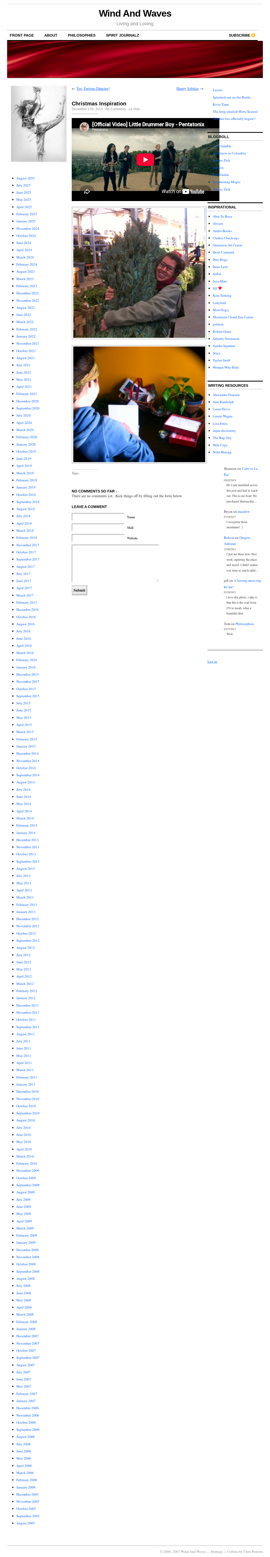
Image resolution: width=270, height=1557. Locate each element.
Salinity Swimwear (226, 338)
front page (22, 35)
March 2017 (25, 595)
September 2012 (28, 940)
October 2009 (26, 1177)
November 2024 (27, 228)
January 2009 (26, 1242)
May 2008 (23, 1300)
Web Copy (220, 445)
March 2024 (25, 257)
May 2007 (23, 1386)
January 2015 (26, 746)
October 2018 (26, 494)
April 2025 (24, 206)
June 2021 (23, 372)
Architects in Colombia (229, 153)
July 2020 (23, 415)
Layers (217, 89)
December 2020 (27, 401)
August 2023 (25, 271)
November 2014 (27, 760)
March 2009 (25, 1228)
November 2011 (27, 1012)
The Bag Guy (222, 437)
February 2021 (26, 393)
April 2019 (24, 465)
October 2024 (26, 235)
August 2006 (25, 1436)
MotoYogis (221, 310)
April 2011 (24, 1062)
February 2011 (26, 1077)
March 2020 (25, 429)
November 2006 (27, 1415)
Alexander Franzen (226, 394)
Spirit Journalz (122, 35)
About (50, 35)
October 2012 (26, 933)
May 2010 (23, 1141)
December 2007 (27, 1336)
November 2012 (27, 926)
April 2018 (24, 523)
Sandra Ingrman (224, 345)
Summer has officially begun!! (234, 118)
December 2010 (27, 1091)
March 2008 (25, 1314)
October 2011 (26, 1019)
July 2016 (23, 631)
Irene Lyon (220, 266)
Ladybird (219, 302)
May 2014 (23, 803)
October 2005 (26, 1508)
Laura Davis (221, 409)
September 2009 (28, 1185)
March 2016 (25, 652)
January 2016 (26, 667)
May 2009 (23, 1213)
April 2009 (24, 1221)
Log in (212, 661)
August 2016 (25, 624)
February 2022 (26, 329)
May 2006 (23, 1458)
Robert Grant (222, 331)
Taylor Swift (221, 360)
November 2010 (27, 1098)
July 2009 (23, 1199)
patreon (218, 167)
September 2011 (28, 1026)
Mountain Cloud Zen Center (233, 317)
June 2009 (23, 1206)
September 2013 (28, 861)
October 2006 (26, 1422)
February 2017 (26, 602)
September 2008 (28, 1271)
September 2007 (28, 1357)
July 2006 (23, 1444)
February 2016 (26, 659)
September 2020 (28, 408)
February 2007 (26, 1393)
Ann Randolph (223, 401)
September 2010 (28, 1113)
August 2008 (25, 1278)
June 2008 (23, 1293)
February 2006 (26, 1479)
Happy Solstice (187, 88)
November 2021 (27, 343)
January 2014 (26, 832)
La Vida (134, 109)
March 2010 (25, 1156)
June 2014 (23, 796)
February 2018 (26, 537)
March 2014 (25, 818)
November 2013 (27, 847)
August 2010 (25, 1120)
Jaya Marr (220, 281)
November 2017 (27, 545)
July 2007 (23, 1372)
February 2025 (26, 214)
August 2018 (25, 508)
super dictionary (224, 430)
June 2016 (23, 638)
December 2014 (27, 753)
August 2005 (25, 1523)
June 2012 (23, 962)
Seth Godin (221, 174)
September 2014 (28, 775)
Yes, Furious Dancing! (93, 88)
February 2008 (26, 1321)
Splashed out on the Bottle (232, 97)
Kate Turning (222, 295)
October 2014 (26, 767)
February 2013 (26, 904)
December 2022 (27, 293)
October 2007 (26, 1350)
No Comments (115, 109)
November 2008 (27, 1257)
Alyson (218, 223)
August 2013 (25, 868)
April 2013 (24, 890)
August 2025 (25, 178)
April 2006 (24, 1465)
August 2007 (25, 1365)
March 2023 (25, 278)
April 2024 (24, 249)
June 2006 (23, 1451)
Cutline (232, 1551)
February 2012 (26, 990)
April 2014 (24, 811)
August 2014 (25, 782)
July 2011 (23, 1041)
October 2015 (26, 688)
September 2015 (28, 696)
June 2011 (23, 1048)
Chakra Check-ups (226, 238)
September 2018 (28, 501)
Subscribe (239, 35)
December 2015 (27, 674)
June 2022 (23, 314)
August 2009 (25, 1192)
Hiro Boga (220, 259)
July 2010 (23, 1127)
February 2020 (26, 437)
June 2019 (23, 458)
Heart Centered (223, 252)
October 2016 (26, 616)
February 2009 (26, 1235)
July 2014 (23, 789)
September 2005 (28, 1516)
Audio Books (222, 230)
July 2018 (23, 516)
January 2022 (26, 336)
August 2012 (25, 947)
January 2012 (26, 997)
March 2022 (25, 321)
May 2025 (23, 199)
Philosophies (81, 35)
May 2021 (23, 379)
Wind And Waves (135, 13)
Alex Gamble (222, 146)
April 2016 (24, 645)
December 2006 (27, 1407)
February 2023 (26, 286)
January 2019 (26, 487)
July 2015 (23, 703)
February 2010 (26, 1163)
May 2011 (23, 1055)
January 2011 (26, 1084)
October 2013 (26, 854)
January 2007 (26, 1400)
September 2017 (28, 559)
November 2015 (27, 681)
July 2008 (23, 1285)
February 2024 (26, 264)
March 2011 (25, 1069)
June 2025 (23, 192)
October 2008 (26, 1264)
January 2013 (26, 911)
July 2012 (23, 955)
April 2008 (24, 1307)
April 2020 (24, 422)
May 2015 (23, 717)
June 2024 (23, 242)
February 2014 (26, 825)
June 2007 (23, 1379)
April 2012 (24, 976)
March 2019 (25, 473)
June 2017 (23, 580)
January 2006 (26, 1487)
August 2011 (25, 1034)
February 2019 (26, 480)
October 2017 (26, 552)
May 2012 (23, 969)
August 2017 (25, 566)
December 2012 (27, 918)
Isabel (217, 273)
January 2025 (26, 221)
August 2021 (25, 357)
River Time (221, 104)
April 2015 (24, 724)
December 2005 (27, 1494)
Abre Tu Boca (222, 216)
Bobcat (229, 537)
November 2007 (27, 1343)
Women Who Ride (226, 367)
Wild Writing (222, 452)
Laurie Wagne (223, 416)
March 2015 (25, 731)
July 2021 (23, 365)
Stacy (217, 353)
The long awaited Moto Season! (235, 111)
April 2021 (24, 386)
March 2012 (25, 983)
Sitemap (216, 1551)
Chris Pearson (253, 1551)
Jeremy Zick (221, 160)
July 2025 (23, 185)
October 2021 (26, 350)
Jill (215, 288)
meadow (244, 511)
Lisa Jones (220, 423)
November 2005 (27, 1501)
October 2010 (26, 1106)
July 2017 (23, 573)
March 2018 (25, 530)
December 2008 (27, 1249)
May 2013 (23, 883)
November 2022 (27, 300)
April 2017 (24, 587)
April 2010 (24, 1149)
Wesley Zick (221, 189)
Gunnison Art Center (227, 245)
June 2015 (23, 710)
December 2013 (27, 839)
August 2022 (25, 307)
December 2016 (27, 609)
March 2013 (25, 897)
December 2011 (27, 1005)
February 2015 (26, 739)
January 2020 (26, 444)
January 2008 (26, 1328)
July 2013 (23, 875)
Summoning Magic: (227, 181)
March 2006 (25, 1472)
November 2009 (27, 1170)
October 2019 (26, 451)
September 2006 (28, 1429)
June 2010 (23, 1134)
